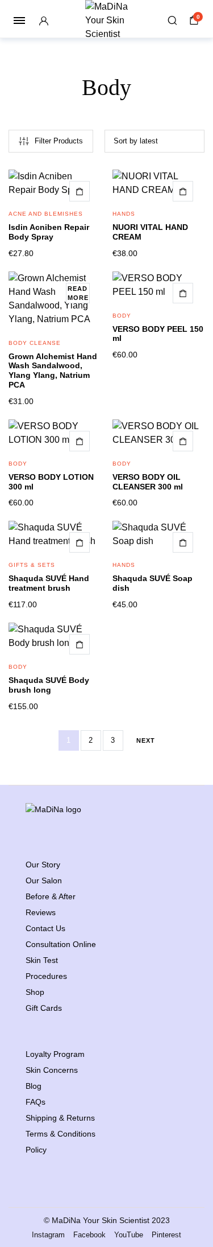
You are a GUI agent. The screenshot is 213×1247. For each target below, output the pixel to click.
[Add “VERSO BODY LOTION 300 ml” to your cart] (79, 441)
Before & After (51, 896)
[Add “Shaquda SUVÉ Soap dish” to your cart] (183, 542)
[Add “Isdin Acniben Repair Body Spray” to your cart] (79, 191)
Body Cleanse (35, 343)
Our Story (43, 864)
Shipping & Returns (60, 1117)
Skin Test (42, 960)
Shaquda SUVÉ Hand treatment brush (49, 583)
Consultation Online (61, 944)
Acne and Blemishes (46, 214)
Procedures (46, 976)
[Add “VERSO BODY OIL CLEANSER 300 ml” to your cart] (183, 441)
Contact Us (45, 928)
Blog (33, 1085)
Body (121, 315)
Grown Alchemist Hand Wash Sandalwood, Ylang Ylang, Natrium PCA (53, 370)
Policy (36, 1149)
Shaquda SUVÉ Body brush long (49, 685)
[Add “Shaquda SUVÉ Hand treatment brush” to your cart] (79, 542)
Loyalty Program (55, 1054)
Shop (35, 992)
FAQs (35, 1101)
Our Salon (44, 880)
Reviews (41, 912)
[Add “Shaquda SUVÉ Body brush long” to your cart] (79, 644)
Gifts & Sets (32, 565)
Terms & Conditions (60, 1133)
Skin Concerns (52, 1070)
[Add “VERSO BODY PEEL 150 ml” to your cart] (183, 293)
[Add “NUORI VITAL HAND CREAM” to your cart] (183, 191)
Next (145, 740)
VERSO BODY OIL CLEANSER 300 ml (147, 481)
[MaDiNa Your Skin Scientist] (106, 20)
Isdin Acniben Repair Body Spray (49, 232)
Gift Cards (44, 1008)
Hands (123, 214)
